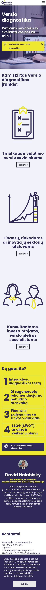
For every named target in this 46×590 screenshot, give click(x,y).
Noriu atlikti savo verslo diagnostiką (19, 46)
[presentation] (2, 490)
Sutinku (24, 584)
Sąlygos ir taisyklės (23, 576)
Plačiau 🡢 (23, 164)
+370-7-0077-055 (14, 545)
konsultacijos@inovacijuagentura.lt (18, 550)
